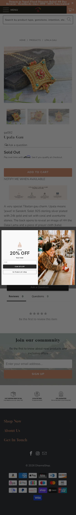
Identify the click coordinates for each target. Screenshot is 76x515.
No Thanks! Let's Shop (20, 272)
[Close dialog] (72, 232)
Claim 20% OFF (20, 266)
